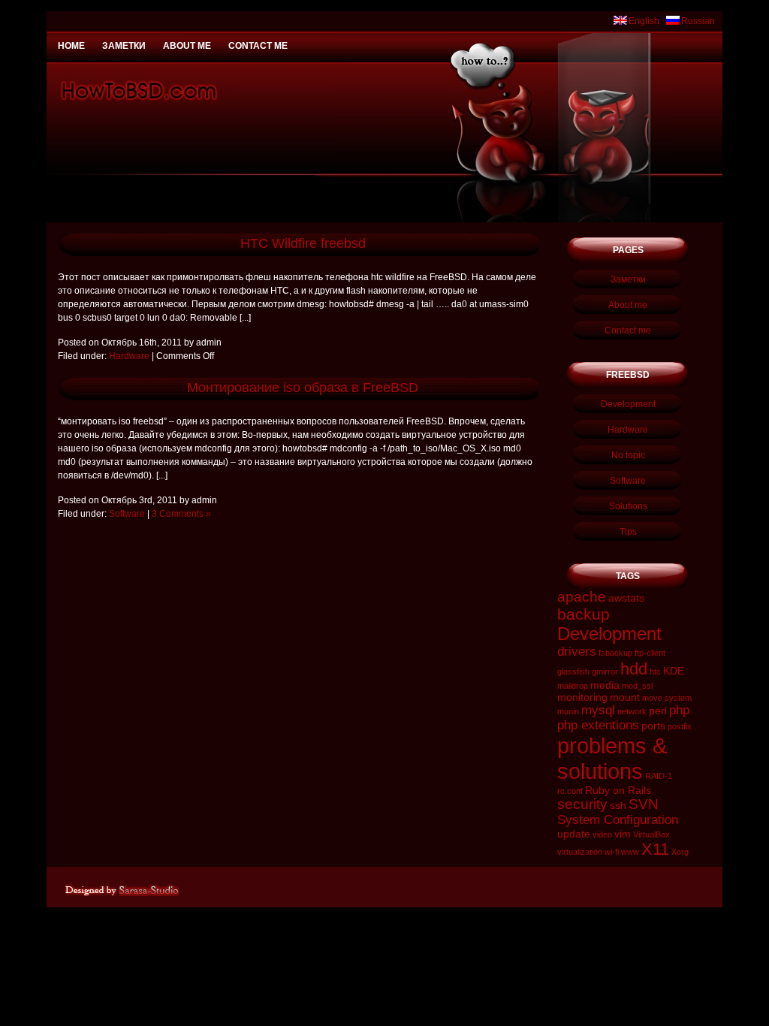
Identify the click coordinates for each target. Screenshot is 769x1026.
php (679, 710)
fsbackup (615, 652)
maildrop (572, 685)
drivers (576, 651)
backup (583, 614)
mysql (598, 710)
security (582, 804)
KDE (673, 671)
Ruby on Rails (618, 790)
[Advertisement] (384, 5)
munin (568, 711)
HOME (71, 46)
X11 (655, 849)
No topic (628, 455)
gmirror (605, 671)
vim (622, 834)
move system (667, 697)
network (632, 711)
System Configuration (617, 820)
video (602, 834)
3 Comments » (181, 513)
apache (581, 597)
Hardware (129, 356)
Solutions (628, 506)
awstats (626, 598)
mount (625, 697)
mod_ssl (637, 685)
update (573, 834)
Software (127, 513)
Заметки (124, 46)
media (605, 685)
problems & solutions (612, 758)
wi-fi (612, 851)
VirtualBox (651, 834)
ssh (618, 805)
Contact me (258, 46)
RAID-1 (658, 775)
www (630, 851)
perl (658, 711)
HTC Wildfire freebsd (303, 243)
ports (653, 726)
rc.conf (570, 790)
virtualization (579, 851)
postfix (680, 726)
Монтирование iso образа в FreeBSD (302, 387)
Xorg (680, 851)
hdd (633, 668)
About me (187, 46)
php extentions (598, 725)
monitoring (582, 697)
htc (655, 671)
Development (628, 404)
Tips (628, 532)
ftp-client (650, 652)
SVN (644, 804)
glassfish (573, 671)
